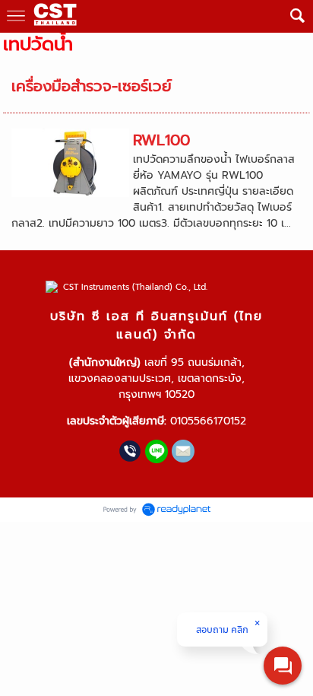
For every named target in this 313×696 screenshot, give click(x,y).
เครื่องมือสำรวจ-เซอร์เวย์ (91, 86)
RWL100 (161, 140)
